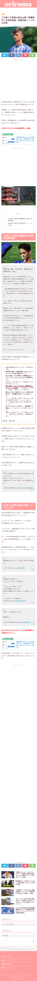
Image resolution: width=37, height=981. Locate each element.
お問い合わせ (8, 956)
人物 (3, 14)
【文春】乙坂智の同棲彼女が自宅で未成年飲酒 (20, 219)
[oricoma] (18, 6)
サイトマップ (8, 968)
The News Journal (14, 976)
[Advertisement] (18, 79)
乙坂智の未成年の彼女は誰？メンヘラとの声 (20, 224)
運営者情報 (7, 964)
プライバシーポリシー (10, 960)
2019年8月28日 (28, 488)
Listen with (24, 976)
